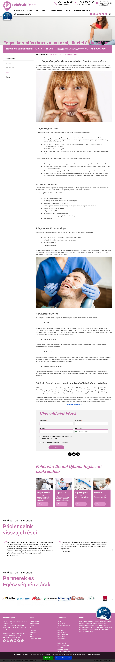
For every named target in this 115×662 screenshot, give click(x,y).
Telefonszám (79, 428)
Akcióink (68, 10)
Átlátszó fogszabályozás (22, 14)
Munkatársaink (56, 10)
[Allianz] (51, 605)
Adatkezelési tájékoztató (63, 658)
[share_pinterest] (78, 454)
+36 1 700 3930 (97, 48)
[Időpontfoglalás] (82, 484)
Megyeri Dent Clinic (63, 649)
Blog (7, 72)
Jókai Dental (61, 647)
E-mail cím (43, 428)
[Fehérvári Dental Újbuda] (20, 6)
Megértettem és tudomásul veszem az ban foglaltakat (57, 437)
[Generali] (64, 604)
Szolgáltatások (18, 10)
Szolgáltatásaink (43, 493)
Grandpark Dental (62, 641)
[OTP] (105, 604)
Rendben (48, 658)
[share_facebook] (70, 454)
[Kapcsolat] (102, 484)
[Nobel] (23, 605)
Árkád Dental (61, 623)
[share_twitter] (74, 454)
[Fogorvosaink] (63, 484)
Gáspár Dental (61, 638)
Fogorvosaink (61, 493)
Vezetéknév (43, 420)
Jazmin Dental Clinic (63, 645)
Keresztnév (78, 420)
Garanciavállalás (11, 58)
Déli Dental (61, 630)
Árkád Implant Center (64, 625)
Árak (36, 10)
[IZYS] (78, 605)
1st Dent (60, 621)
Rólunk (29, 10)
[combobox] (77, 431)
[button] (56, 447)
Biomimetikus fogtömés (81, 10)
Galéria (8, 63)
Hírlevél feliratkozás (35, 638)
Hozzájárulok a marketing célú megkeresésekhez (56, 442)
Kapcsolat (44, 10)
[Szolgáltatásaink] (44, 484)
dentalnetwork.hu (88, 631)
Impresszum (10, 68)
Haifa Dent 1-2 (62, 643)
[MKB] (91, 605)
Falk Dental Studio (63, 634)
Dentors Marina (62, 632)
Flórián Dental (61, 636)
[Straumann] (37, 605)
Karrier (8, 77)
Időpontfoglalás (81, 493)
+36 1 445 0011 (46, 48)
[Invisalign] (10, 605)
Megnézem (42, 504)
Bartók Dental (61, 628)
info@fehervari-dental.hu (17, 625)
